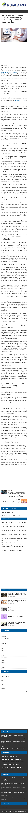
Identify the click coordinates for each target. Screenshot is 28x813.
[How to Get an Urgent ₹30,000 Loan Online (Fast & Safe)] (4, 603)
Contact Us (4, 807)
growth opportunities (19, 100)
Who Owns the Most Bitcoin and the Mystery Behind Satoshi (16, 615)
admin (12, 25)
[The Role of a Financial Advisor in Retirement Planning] (4, 625)
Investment (4, 645)
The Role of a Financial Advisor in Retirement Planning (14, 538)
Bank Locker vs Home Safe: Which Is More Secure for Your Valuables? (17, 594)
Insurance (3, 643)
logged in (10, 515)
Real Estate (4, 657)
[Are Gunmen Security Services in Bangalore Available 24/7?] (4, 610)
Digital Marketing (5, 638)
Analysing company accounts (9, 72)
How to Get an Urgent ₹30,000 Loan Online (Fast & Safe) (17, 601)
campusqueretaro (22, 811)
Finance (3, 641)
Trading (3, 667)
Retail (2, 660)
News (2, 655)
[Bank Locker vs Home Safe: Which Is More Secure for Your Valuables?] (4, 596)
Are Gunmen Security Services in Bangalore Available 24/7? (16, 608)
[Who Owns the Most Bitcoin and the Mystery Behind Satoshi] (4, 618)
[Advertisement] (14, 53)
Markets (3, 653)
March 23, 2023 (6, 25)
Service (3, 662)
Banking (3, 634)
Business (3, 636)
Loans (2, 650)
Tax (2, 665)
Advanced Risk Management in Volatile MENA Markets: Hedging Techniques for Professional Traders (12, 546)
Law (2, 648)
